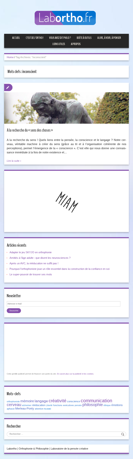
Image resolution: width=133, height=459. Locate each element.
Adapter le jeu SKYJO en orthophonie (31, 252)
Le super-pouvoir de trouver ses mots (31, 274)
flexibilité (47, 409)
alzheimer (26, 405)
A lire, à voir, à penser (109, 38)
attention (39, 408)
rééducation (38, 405)
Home (10, 57)
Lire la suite (13, 160)
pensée (78, 405)
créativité (57, 400)
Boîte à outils (84, 38)
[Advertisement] (33, 347)
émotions (117, 405)
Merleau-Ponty (24, 408)
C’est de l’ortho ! (34, 38)
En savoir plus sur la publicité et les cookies (75, 374)
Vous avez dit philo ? (60, 38)
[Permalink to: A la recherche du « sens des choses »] (66, 111)
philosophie (92, 404)
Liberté (49, 405)
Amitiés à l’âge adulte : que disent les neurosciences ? (40, 257)
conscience (73, 401)
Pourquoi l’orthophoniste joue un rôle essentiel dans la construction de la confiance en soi (59, 268)
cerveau (14, 404)
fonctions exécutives (63, 405)
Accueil (16, 38)
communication (96, 400)
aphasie (11, 408)
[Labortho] (66, 18)
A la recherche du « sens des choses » (30, 130)
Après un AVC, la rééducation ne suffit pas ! (34, 263)
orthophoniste (13, 401)
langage (41, 401)
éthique (107, 405)
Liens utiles (58, 44)
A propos (76, 44)
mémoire (27, 401)
